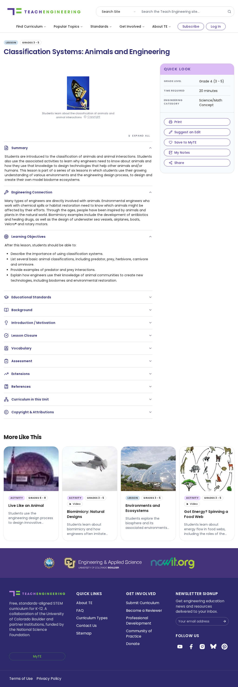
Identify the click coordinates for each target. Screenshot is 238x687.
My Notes (182, 152)
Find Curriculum (29, 26)
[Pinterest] (224, 646)
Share (179, 162)
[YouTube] (180, 646)
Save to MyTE (185, 142)
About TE (159, 26)
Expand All (141, 135)
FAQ (80, 610)
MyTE (37, 656)
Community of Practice (139, 633)
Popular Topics (66, 26)
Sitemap (84, 633)
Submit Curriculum (142, 602)
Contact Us (86, 625)
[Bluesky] (213, 646)
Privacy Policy (48, 678)
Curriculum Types (92, 617)
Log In (216, 26)
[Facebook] (191, 646)
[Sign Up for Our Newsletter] (224, 621)
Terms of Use (21, 678)
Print (178, 122)
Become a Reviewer (144, 610)
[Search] (229, 11)
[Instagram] (202, 646)
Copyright (93, 117)
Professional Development (138, 620)
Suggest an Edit (187, 132)
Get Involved (130, 26)
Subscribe (190, 26)
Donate (133, 643)
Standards (99, 26)
